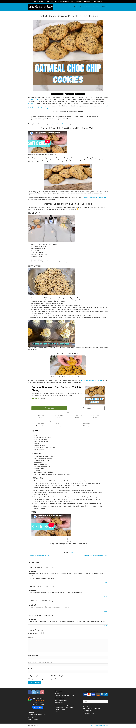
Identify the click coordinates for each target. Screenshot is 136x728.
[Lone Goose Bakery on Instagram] (38, 692)
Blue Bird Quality (59, 698)
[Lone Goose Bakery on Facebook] (30, 692)
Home (69, 7)
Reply (105, 582)
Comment (31, 637)
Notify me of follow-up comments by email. (42, 679)
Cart (105, 7)
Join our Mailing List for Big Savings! (64, 695)
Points (88, 7)
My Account (95, 7)
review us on (37, 707)
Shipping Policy (59, 702)
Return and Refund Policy (61, 700)
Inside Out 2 (31, 103)
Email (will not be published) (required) (40, 662)
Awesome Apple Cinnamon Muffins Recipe (94, 197)
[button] (71, 7)
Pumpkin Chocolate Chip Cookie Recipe (91, 380)
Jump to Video (70, 94)
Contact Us (31, 712)
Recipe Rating (32, 633)
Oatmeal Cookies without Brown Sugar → (96, 555)
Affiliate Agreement (60, 709)
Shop (75, 7)
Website (30, 669)
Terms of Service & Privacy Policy (64, 707)
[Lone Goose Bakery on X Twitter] (34, 692)
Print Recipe (80, 94)
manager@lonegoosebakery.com (36, 714)
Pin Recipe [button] (87, 408)
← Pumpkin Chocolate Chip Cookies (38, 555)
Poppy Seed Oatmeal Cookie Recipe (60, 124)
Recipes (82, 7)
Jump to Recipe (58, 94)
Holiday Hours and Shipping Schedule (65, 705)
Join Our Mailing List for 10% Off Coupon (99, 725)
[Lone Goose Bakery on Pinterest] (42, 692)
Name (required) (33, 655)
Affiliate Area (58, 712)
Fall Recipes (34, 99)
